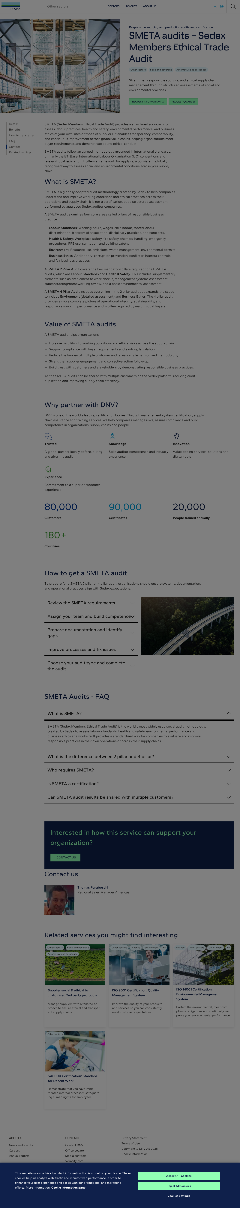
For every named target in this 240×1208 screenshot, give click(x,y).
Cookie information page (68, 1187)
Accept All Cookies (178, 1176)
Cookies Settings (179, 1196)
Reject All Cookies (179, 1186)
